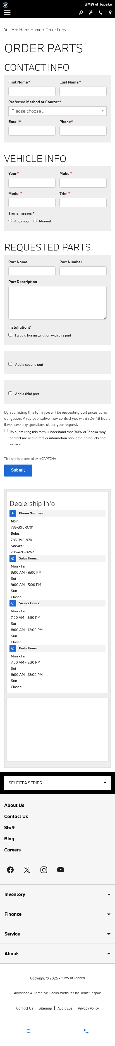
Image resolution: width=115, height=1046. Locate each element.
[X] (27, 870)
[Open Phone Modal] (100, 12)
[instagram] (44, 870)
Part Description (22, 281)
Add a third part (27, 393)
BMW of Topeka (73, 978)
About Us (14, 805)
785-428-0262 (22, 552)
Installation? (19, 327)
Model (15, 193)
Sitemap (45, 1008)
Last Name (70, 82)
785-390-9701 (22, 527)
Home (35, 29)
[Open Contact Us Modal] (86, 1031)
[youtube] (60, 870)
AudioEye (65, 1008)
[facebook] (10, 870)
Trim (64, 193)
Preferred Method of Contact (34, 101)
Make (65, 173)
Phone (66, 121)
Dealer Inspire (90, 993)
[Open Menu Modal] (7, 12)
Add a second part (29, 364)
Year (13, 173)
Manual (45, 221)
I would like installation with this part (43, 335)
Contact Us (16, 816)
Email (14, 121)
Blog (9, 838)
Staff (9, 827)
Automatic (22, 221)
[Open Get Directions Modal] (110, 12)
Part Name (17, 261)
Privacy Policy (88, 1008)
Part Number (70, 261)
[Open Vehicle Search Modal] (81, 12)
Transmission (21, 213)
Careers (12, 850)
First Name (19, 82)
